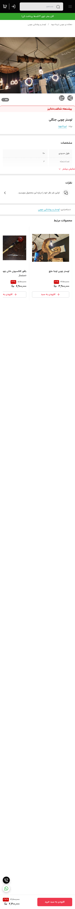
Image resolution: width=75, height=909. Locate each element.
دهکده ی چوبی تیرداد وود (61, 24)
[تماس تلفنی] (6, 880)
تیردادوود (62, 126)
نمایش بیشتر (68, 169)
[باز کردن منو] (69, 6)
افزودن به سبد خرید (55, 902)
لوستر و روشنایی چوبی (37, 24)
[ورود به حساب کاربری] (14, 6)
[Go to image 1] (6, 99)
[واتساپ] (6, 888)
